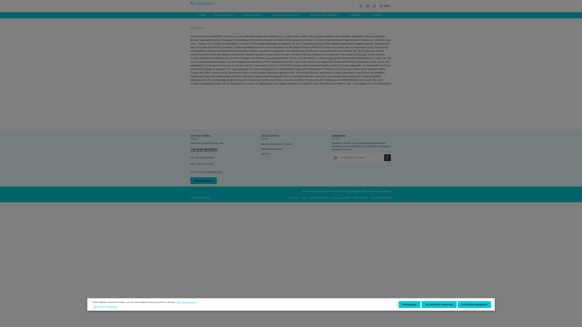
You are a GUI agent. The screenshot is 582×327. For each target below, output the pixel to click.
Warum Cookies (360, 198)
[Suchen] (361, 6)
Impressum (294, 198)
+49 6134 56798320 (203, 149)
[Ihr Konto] (374, 6)
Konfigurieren (409, 304)
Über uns (265, 153)
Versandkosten (353, 191)
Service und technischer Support (276, 144)
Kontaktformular (214, 172)
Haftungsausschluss (341, 198)
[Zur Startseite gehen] (202, 6)
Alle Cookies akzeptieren (474, 304)
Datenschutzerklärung (381, 198)
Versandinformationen (271, 149)
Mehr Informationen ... (187, 302)
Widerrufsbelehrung (319, 198)
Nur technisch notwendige (439, 304)
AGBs (305, 198)
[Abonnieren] (387, 157)
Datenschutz (99, 306)
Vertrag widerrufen (203, 180)
